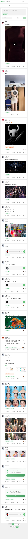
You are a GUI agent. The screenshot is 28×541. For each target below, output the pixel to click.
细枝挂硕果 (7, 24)
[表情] (3, 18)
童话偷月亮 (7, 337)
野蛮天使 (7, 156)
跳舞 (6, 73)
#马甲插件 (13, 376)
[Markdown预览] (17, 18)
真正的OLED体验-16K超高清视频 (12, 315)
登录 (15, 475)
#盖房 (15, 347)
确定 (17, 526)
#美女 (12, 441)
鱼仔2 (6, 21)
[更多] (11, 18)
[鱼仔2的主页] (3, 22)
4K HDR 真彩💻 (8, 223)
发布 (24, 17)
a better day (7, 248)
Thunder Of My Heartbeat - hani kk (13, 298)
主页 (2, 5)
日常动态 (8, 63)
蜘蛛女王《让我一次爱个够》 (11, 184)
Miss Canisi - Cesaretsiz (10, 281)
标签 (9, 5)
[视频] (7, 18)
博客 (6, 5)
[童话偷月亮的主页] (3, 338)
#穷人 (12, 347)
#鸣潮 (12, 499)
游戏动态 (8, 479)
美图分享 (8, 408)
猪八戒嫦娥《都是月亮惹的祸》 (12, 159)
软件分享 (8, 376)
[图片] (5, 18)
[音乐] (9, 18)
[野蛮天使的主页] (3, 157)
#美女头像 (13, 458)
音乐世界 (8, 174)
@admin (14, 223)
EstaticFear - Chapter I (10, 264)
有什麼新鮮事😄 (8, 122)
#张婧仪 (12, 408)
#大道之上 (13, 479)
